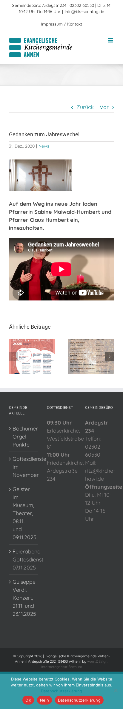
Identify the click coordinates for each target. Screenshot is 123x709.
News (44, 146)
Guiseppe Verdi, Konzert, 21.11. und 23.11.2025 (24, 597)
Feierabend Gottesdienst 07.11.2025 (24, 559)
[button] (13, 356)
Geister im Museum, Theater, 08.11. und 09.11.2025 (24, 513)
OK (28, 700)
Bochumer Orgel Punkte (24, 436)
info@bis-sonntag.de (84, 11)
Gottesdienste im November (24, 466)
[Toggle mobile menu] (111, 40)
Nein (44, 700)
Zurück (85, 107)
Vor (104, 107)
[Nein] (116, 690)
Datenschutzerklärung (61, 691)
